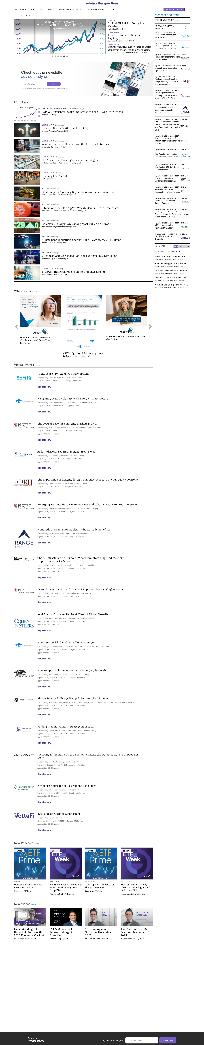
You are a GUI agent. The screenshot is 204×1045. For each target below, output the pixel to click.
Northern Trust (50, 179)
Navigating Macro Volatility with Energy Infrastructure (72, 398)
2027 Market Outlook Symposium (58, 813)
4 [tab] (61, 56)
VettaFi (63, 147)
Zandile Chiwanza (51, 147)
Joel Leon (47, 243)
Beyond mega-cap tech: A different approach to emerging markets (80, 589)
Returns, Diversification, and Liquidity (124, 37)
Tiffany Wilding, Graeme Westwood (124, 52)
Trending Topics (164, 20)
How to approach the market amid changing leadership (72, 670)
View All (37, 292)
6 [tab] (67, 56)
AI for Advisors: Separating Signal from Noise (66, 451)
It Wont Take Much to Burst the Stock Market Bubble (179, 256)
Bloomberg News (69, 195)
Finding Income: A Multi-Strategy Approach (65, 726)
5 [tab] (64, 56)
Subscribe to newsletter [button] (174, 10)
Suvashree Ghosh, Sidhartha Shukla (58, 211)
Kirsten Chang (50, 115)
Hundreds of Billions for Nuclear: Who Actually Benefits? (73, 529)
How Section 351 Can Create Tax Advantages (66, 642)
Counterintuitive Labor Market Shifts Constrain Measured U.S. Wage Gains (129, 48)
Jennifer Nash (23, 939)
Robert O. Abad (50, 163)
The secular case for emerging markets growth (67, 423)
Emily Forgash (49, 258)
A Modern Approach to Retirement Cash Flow (66, 785)
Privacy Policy (63, 88)
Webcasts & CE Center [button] (71, 9)
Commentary (174, 251)
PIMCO (144, 52)
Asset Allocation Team (119, 41)
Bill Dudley (159, 259)
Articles (160, 251)
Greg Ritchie (160, 273)
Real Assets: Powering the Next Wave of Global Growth (72, 614)
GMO (132, 41)
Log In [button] (188, 10)
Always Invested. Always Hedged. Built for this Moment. (73, 698)
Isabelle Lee (160, 280)
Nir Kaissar (160, 287)
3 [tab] (58, 56)
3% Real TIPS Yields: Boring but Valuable (126, 25)
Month (182, 246)
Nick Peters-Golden (52, 274)
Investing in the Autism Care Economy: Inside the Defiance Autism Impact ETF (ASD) (88, 756)
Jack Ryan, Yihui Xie (52, 195)
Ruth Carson (160, 266)
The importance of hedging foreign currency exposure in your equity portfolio (87, 479)
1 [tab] (52, 56)
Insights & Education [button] (31, 9)
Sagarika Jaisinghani (52, 227)
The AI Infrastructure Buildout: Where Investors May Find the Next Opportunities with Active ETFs (80, 559)
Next (150, 326)
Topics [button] (51, 9)
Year (187, 246)
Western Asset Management (70, 163)
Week (176, 246)
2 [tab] (55, 56)
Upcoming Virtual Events (165, 27)
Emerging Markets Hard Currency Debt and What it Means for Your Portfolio (87, 504)
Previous (16, 326)
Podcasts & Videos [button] (97, 9)
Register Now (44, 386)
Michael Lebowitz (117, 29)
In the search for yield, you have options (63, 373)
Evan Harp (56, 939)
